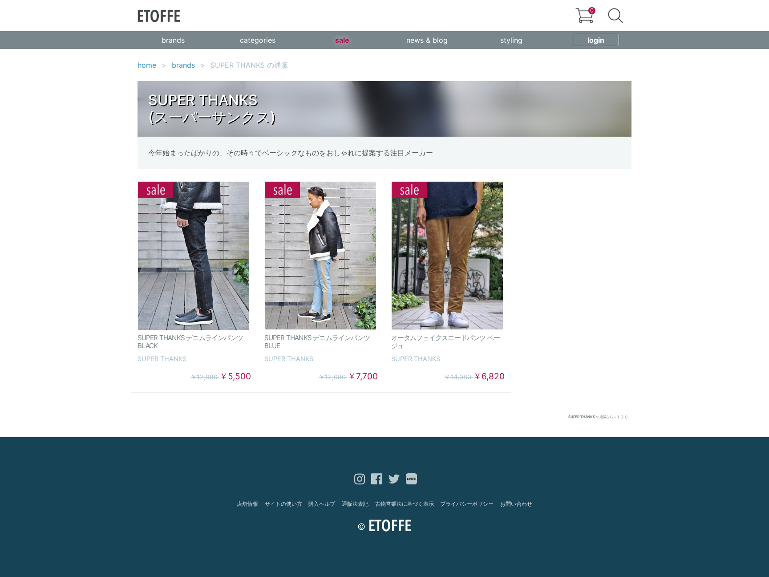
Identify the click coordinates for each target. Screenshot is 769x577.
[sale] (193, 256)
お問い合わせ (516, 503)
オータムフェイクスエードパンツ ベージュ (445, 341)
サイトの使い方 (283, 503)
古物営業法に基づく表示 (404, 503)
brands (173, 40)
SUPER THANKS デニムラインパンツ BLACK (194, 341)
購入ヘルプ (321, 503)
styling (511, 40)
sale (342, 40)
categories (257, 40)
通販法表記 (355, 503)
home (147, 65)
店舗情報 (247, 503)
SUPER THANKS (162, 358)
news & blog (427, 40)
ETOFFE (159, 16)
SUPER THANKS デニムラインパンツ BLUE (320, 341)
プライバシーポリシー (467, 503)
